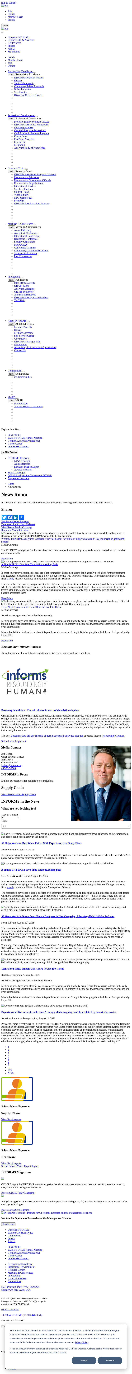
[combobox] (66, 826)
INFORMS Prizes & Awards (28, 77)
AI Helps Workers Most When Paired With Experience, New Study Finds (41, 843)
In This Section (10, 452)
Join (10, 11)
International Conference (26, 236)
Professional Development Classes (31, 121)
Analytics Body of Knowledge (29, 147)
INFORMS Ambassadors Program (31, 203)
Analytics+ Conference (26, 233)
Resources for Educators (26, 177)
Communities (15, 370)
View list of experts (11, 1119)
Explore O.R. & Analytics (21, 40)
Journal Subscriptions (25, 294)
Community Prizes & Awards (29, 86)
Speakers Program (23, 189)
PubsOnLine (14, 435)
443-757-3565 (8, 768)
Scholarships (20, 92)
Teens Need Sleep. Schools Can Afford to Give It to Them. (31, 607)
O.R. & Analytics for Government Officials (30, 475)
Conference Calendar (25, 247)
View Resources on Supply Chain (18, 794)
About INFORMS (17, 320)
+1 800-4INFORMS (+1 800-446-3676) (21, 1315)
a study (10, 578)
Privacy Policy (81, 1342)
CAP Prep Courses (23, 127)
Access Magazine (17, 1192)
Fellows (18, 80)
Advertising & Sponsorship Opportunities (35, 347)
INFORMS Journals (24, 283)
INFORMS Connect (18, 446)
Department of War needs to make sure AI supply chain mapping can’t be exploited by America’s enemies (58, 1012)
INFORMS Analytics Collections (31, 297)
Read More (7, 558)
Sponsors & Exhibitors (25, 253)
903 (10, 1070)
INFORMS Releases (18, 458)
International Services (25, 186)
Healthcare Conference (26, 239)
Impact (11, 45)
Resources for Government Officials (32, 180)
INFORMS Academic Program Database (35, 174)
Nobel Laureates (22, 89)
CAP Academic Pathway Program (31, 133)
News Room (20, 344)
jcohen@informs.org (11, 765)
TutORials (19, 300)
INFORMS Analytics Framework (31, 124)
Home (11, 483)
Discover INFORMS (18, 37)
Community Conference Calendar (31, 250)
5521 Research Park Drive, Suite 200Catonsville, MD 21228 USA (20, 1288)
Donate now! (8, 1224)
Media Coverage (16, 472)
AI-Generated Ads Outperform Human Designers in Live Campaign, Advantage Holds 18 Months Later (57, 916)
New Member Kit (23, 197)
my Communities (23, 377)
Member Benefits (23, 327)
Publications (14, 276)
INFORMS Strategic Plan (27, 341)
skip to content (8, 2)
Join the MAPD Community (28, 406)
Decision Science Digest (26, 466)
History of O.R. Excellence (28, 95)
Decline (110, 1360)
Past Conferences (23, 256)
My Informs (14, 51)
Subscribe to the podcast (13, 741)
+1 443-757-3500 (10, 1309)
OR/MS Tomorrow (24, 291)
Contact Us (20, 350)
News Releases (22, 461)
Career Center (21, 136)
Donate (11, 14)
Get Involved (14, 42)
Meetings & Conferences (21, 223)
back (11, 74)
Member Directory (23, 332)
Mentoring (19, 145)
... (9, 1067)
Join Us (11, 48)
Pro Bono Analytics (24, 139)
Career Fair (20, 142)
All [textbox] (4, 826)
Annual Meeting (22, 230)
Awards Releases (23, 469)
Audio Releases (22, 463)
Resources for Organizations (28, 183)
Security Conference (24, 241)
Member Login (15, 16)
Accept (84, 1360)
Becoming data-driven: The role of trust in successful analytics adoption (40, 710)
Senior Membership (24, 83)
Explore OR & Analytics (20, 1232)
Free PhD (19, 200)
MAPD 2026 (21, 244)
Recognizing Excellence (20, 71)
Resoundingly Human (113, 735)
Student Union (21, 192)
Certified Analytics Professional (30, 130)
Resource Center (16, 168)
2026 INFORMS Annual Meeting (25, 437)
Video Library (21, 194)
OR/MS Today (21, 285)
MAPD (12, 397)
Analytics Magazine (24, 288)
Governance (20, 338)
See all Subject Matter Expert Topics (19, 1166)
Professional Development (21, 115)
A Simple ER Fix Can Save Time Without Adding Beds (29, 564)
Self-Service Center (24, 335)
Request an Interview (18, 478)
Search (11, 57)
